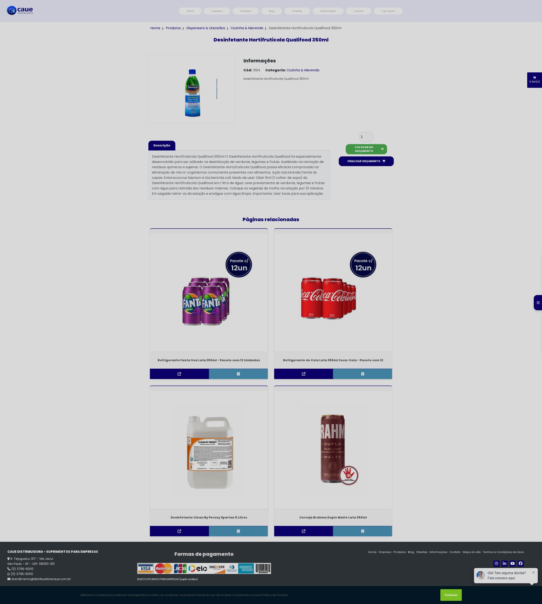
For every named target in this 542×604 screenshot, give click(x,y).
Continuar (451, 595)
